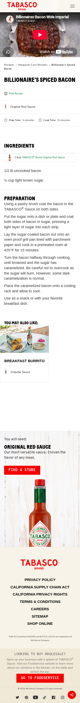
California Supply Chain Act (40, 587)
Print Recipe (16, 93)
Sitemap (40, 616)
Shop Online (40, 624)
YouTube (35, 695)
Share (72, 695)
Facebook (53, 695)
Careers (40, 609)
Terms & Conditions (40, 602)
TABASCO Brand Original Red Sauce (43, 157)
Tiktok (44, 695)
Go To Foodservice (40, 678)
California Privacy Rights (40, 594)
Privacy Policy (40, 580)
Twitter (17, 695)
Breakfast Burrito (24, 361)
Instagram (62, 695)
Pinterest (26, 695)
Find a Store (22, 470)
